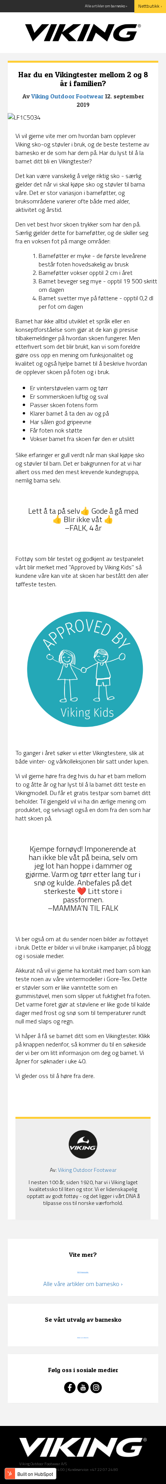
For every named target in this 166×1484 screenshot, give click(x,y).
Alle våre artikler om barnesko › (83, 1283)
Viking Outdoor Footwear (67, 96)
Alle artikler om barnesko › (106, 6)
